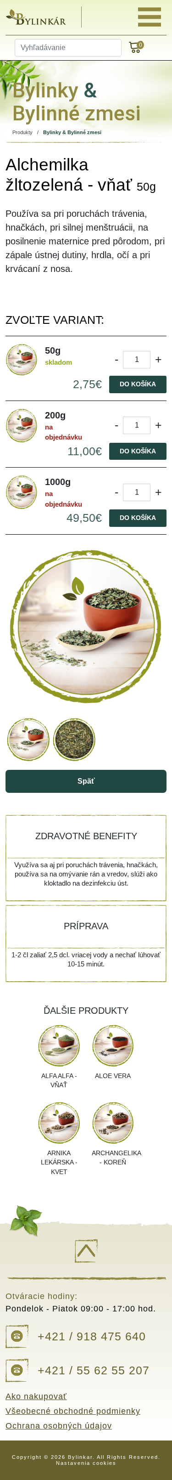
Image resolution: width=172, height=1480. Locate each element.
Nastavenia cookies (86, 1463)
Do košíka (138, 384)
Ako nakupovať (36, 1396)
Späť (86, 781)
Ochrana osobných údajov (59, 1425)
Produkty (22, 132)
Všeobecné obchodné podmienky (73, 1411)
